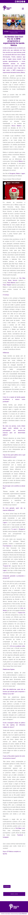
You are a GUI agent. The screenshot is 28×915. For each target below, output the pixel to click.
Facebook (20, 835)
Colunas (6, 31)
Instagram (6, 837)
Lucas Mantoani (23, 913)
